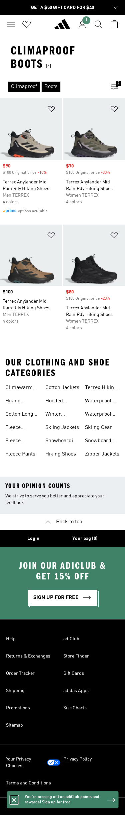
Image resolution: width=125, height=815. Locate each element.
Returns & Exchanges (28, 656)
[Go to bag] (114, 24)
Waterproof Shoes (98, 401)
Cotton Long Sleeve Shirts (20, 415)
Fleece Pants (20, 454)
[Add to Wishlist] (51, 110)
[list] (52, 86)
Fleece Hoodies (14, 428)
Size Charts (75, 708)
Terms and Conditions (28, 783)
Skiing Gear (98, 427)
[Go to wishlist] (27, 24)
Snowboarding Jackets (62, 441)
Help (11, 639)
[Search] (98, 24)
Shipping (15, 690)
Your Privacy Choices (18, 762)
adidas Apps (76, 690)
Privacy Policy (77, 759)
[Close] (14, 799)
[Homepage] (62, 27)
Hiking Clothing (15, 401)
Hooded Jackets (54, 401)
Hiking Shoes (60, 454)
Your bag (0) (85, 538)
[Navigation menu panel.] (11, 24)
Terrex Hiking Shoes (101, 388)
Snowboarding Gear (102, 441)
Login (33, 538)
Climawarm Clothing (19, 388)
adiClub (71, 639)
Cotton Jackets (62, 387)
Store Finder (76, 656)
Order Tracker (20, 673)
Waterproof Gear (98, 415)
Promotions (18, 708)
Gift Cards (73, 673)
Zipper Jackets (102, 454)
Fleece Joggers (14, 441)
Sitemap (14, 725)
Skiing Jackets (62, 427)
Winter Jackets (54, 415)
